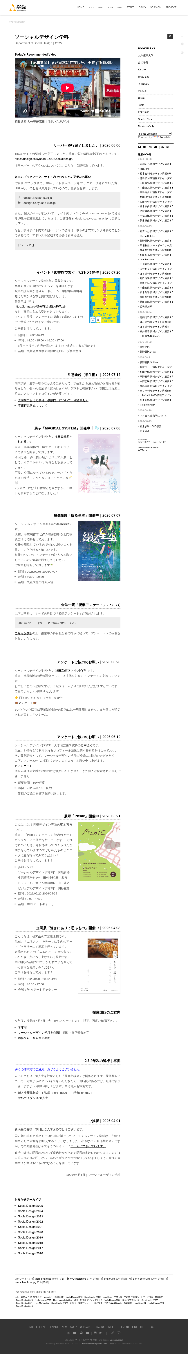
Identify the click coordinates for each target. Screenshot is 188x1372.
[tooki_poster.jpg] (99, 992)
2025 (110, 7)
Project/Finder (147, 404)
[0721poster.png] (104, 322)
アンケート (25, 703)
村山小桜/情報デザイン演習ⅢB (156, 371)
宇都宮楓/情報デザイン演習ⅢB (156, 215)
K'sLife (142, 69)
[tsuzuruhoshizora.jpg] (99, 580)
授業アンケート (85, 1302)
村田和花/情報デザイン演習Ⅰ (156, 254)
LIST (134, 1327)
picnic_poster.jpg (141, 1278)
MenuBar (48, 1296)
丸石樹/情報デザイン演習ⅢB (155, 273)
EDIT (30, 1327)
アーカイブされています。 (88, 1146)
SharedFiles (145, 119)
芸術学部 (143, 62)
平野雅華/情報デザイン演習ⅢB (156, 376)
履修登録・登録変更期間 (34, 1038)
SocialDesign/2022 (30, 1221)
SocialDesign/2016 (30, 1253)
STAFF (130, 7)
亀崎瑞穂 (63, 524)
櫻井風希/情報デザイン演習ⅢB (156, 331)
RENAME (54, 1327)
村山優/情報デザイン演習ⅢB (155, 197)
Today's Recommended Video (36, 54)
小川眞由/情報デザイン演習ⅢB (156, 264)
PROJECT (170, 7)
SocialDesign (18, 21)
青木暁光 (86, 745)
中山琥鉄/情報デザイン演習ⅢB (156, 287)
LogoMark (107, 1296)
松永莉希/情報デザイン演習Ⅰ (156, 400)
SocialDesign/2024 (30, 1211)
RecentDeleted (147, 236)
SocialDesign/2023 (30, 1216)
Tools (141, 105)
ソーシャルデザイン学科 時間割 (39, 1032)
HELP (143, 1327)
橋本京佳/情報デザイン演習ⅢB (156, 206)
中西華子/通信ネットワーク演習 (138, 1296)
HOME (80, 7)
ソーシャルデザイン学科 (86, 1339)
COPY (73, 1327)
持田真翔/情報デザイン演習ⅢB (156, 301)
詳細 (62, 1278)
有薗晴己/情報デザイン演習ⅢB (156, 317)
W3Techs (142, 450)
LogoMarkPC (140, 1302)
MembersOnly (146, 126)
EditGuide (143, 112)
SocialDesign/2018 (30, 1243)
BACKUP (100, 1327)
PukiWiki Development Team (94, 1343)
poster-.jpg (109, 1278)
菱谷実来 (60, 281)
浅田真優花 (62, 436)
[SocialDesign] (17, 10)
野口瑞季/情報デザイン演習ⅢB (156, 278)
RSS (151, 1327)
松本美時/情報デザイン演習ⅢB (156, 292)
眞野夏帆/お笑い (148, 351)
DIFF (111, 1327)
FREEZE (41, 1327)
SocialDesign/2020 (30, 1232)
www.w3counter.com (148, 447)
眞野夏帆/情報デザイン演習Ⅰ (156, 240)
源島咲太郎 (146, 306)
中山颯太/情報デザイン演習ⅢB (156, 187)
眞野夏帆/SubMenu (150, 362)
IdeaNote (144, 168)
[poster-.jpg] (99, 492)
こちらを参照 (23, 633)
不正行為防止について (32, 405)
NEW (64, 1327)
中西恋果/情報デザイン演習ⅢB (156, 381)
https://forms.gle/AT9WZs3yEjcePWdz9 (40, 306)
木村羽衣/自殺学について (153, 415)
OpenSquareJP (116, 1339)
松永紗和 (144, 431)
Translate (165, 137)
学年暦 (22, 1027)
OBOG (142, 7)
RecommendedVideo (62, 1299)
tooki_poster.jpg (43, 1278)
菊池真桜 (66, 824)
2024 (100, 7)
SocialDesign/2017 (30, 1248)
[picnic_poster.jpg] (99, 880)
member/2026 (147, 259)
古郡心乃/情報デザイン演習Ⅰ (156, 164)
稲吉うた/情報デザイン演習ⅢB (156, 231)
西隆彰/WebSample (113, 1302)
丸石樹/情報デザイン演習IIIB (155, 321)
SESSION (155, 7)
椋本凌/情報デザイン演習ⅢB (155, 173)
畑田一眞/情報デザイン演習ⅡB (88, 1299)
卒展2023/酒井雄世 (131, 1299)
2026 (119, 7)
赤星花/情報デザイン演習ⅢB (155, 250)
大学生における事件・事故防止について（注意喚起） (53, 400)
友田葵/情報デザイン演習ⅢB (155, 297)
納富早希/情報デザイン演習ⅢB (156, 211)
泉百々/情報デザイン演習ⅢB (155, 390)
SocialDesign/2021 (30, 1227)
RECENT (124, 1327)
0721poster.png (78, 1278)
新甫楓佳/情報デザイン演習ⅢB (156, 220)
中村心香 (20, 442)
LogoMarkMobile (42, 1302)
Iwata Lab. (144, 76)
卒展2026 (143, 84)
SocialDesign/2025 (30, 1205)
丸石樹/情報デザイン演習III (154, 326)
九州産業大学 (145, 55)
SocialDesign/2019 (30, 1237)
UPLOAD (85, 1327)
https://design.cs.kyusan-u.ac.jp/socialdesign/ (44, 159)
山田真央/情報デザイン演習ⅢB (156, 182)
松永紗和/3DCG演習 (150, 426)
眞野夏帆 (144, 346)
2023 (91, 7)
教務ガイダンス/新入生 (33, 1098)
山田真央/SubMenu (150, 336)
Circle (141, 98)
